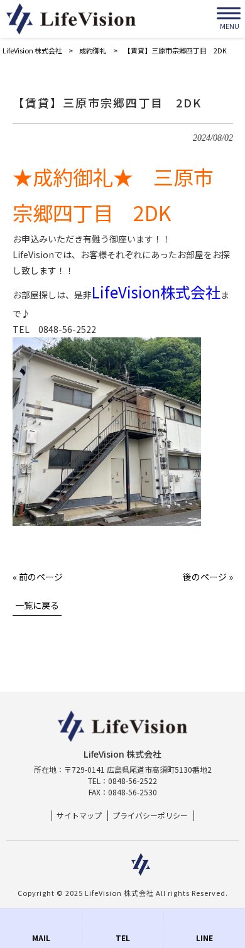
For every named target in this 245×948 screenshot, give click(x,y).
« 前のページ (38, 576)
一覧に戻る (37, 605)
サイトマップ (79, 815)
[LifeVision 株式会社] (71, 19)
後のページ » (208, 576)
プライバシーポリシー (150, 815)
